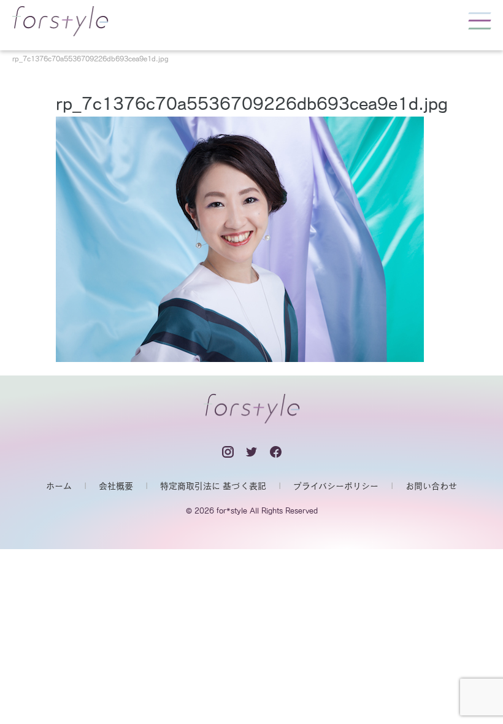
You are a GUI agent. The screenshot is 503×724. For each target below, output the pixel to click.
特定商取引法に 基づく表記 (213, 486)
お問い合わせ (431, 486)
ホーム (59, 486)
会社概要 (116, 486)
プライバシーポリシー (335, 486)
